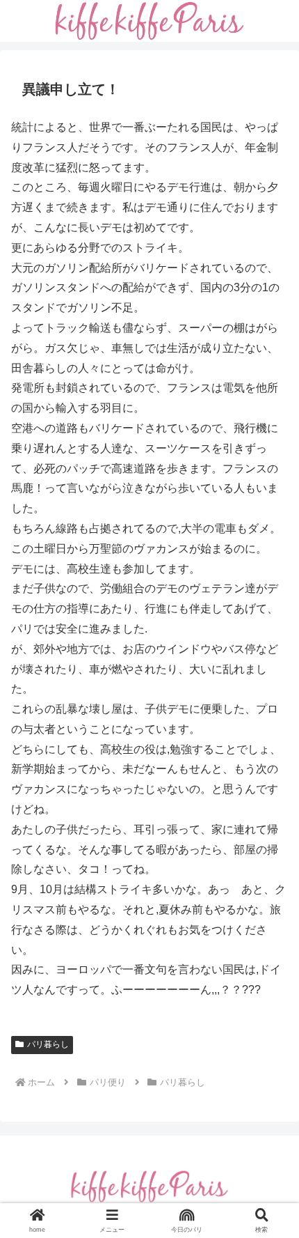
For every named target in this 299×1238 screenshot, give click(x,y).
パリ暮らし (48, 1044)
